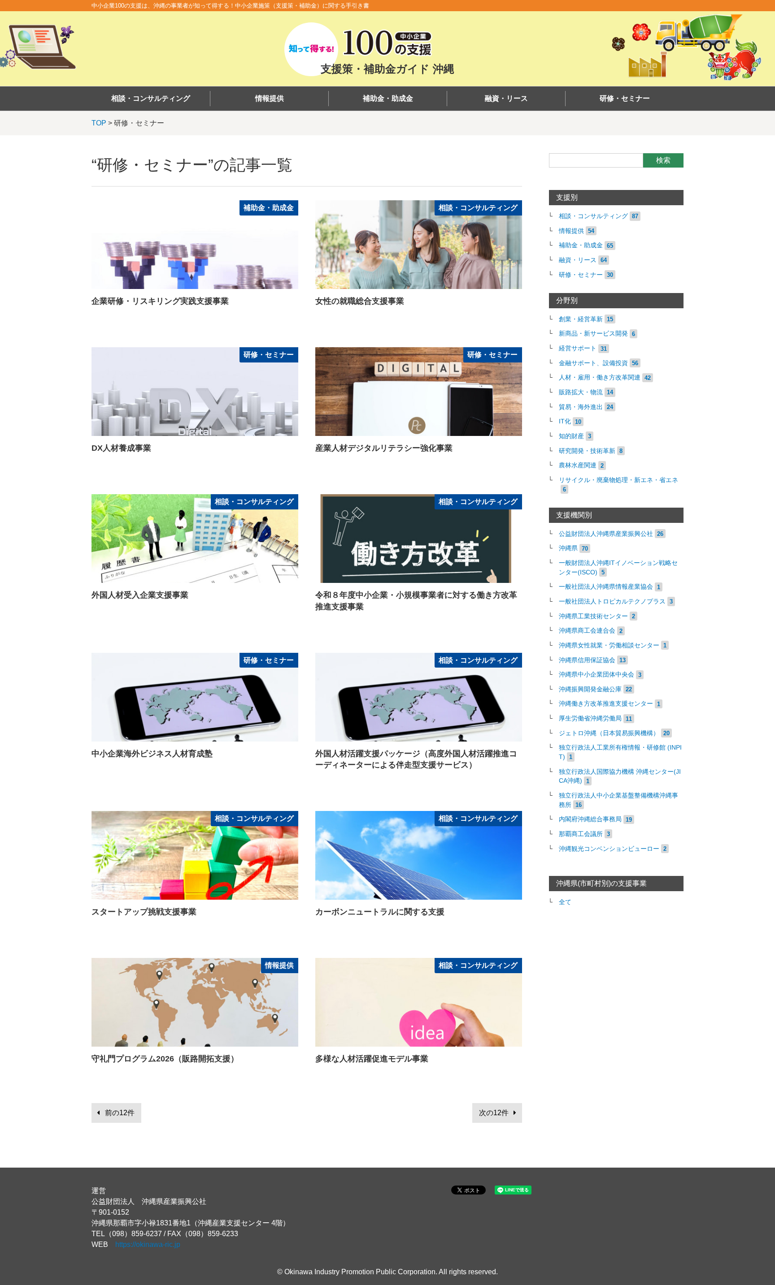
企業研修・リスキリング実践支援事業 (160, 301)
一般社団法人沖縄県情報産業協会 (606, 586)
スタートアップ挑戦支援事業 (143, 911)
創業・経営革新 (581, 319)
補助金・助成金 (388, 98)
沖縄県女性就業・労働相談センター (609, 645)
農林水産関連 (577, 465)
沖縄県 (568, 548)
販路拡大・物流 (581, 392)
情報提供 (269, 98)
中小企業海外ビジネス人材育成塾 (152, 753)
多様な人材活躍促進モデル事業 (371, 1058)
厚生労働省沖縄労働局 (590, 718)
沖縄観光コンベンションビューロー (609, 848)
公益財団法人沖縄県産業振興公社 (606, 533)
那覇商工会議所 (581, 834)
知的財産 (571, 436)
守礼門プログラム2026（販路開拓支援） (165, 1058)
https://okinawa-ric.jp (147, 1244)
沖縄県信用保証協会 (587, 660)
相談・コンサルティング (150, 98)
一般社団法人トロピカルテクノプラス (612, 601)
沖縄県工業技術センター (593, 616)
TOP (98, 123)
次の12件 (494, 1113)
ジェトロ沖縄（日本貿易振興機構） (609, 733)
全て (565, 902)
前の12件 (120, 1113)
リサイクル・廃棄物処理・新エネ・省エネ (618, 480)
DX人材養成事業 (121, 448)
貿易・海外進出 (581, 407)
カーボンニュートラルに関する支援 (379, 911)
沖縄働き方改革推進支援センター (606, 703)
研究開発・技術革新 (587, 451)
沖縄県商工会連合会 (587, 630)
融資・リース (506, 98)
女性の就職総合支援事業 (359, 301)
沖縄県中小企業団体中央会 (596, 674)
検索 (663, 160)
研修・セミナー (625, 98)
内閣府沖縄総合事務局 (590, 819)
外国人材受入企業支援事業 (139, 595)
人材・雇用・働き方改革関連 (599, 377)
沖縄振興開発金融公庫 (590, 689)
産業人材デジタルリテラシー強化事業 (384, 448)
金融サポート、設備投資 (593, 363)
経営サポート (577, 348)
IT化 (565, 421)
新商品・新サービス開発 (593, 333)
